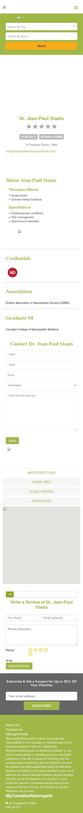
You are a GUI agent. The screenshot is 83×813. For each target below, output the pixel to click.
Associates (41, 500)
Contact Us (14, 729)
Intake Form (51, 137)
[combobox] (41, 26)
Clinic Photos (41, 491)
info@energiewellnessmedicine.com (31, 151)
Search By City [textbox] (16, 27)
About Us (13, 725)
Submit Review (19, 666)
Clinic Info (41, 481)
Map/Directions (41, 472)
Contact (28, 137)
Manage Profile (17, 734)
